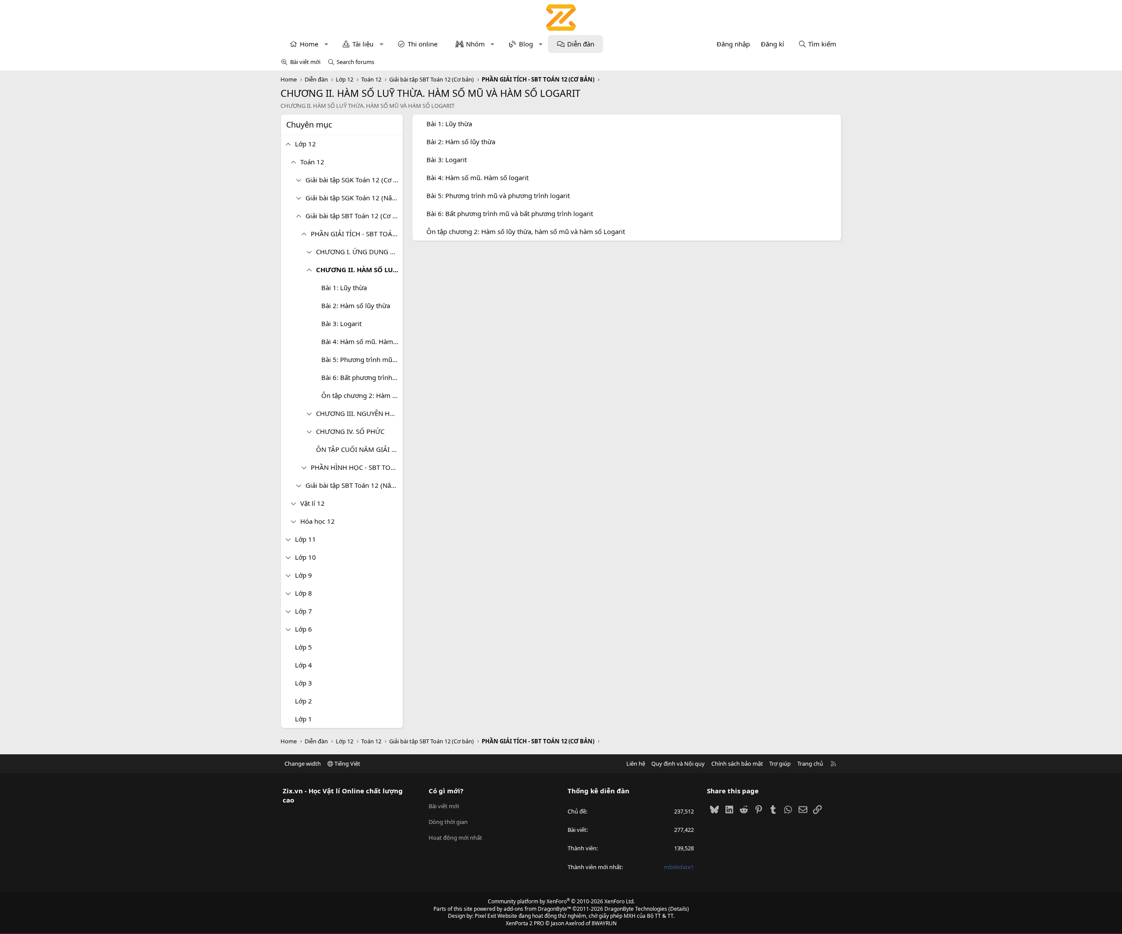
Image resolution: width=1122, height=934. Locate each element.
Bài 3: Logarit (341, 323)
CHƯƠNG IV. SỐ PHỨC (350, 431)
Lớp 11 (305, 539)
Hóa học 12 (317, 521)
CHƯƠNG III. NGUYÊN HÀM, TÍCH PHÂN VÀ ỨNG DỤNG (359, 413)
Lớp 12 (305, 143)
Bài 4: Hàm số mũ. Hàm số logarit (362, 341)
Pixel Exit (485, 916)
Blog (526, 43)
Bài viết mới (305, 62)
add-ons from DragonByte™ (537, 909)
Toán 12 (312, 161)
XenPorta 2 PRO (525, 923)
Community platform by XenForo (561, 901)
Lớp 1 (303, 718)
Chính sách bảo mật (737, 763)
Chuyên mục (309, 124)
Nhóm (475, 43)
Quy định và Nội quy (678, 763)
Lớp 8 (303, 593)
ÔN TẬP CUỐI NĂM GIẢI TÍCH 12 (359, 449)
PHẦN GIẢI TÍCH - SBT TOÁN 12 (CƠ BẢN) (357, 233)
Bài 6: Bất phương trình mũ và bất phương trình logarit (362, 377)
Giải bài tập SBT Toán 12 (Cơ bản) (354, 215)
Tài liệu (362, 43)
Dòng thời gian (448, 822)
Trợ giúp (780, 763)
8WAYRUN (604, 923)
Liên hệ (635, 763)
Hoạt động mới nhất (455, 838)
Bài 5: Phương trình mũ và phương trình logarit (362, 359)
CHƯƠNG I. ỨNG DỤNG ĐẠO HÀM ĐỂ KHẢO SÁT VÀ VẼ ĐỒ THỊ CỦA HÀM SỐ (359, 251)
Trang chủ (810, 763)
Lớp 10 (305, 557)
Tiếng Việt (346, 763)
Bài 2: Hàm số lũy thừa (355, 305)
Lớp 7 (303, 611)
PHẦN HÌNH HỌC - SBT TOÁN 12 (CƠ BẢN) (357, 467)
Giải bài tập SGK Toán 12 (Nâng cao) (354, 197)
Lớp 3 (303, 682)
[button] (326, 44)
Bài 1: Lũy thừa (344, 287)
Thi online (422, 43)
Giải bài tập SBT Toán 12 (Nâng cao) (354, 485)
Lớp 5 (303, 647)
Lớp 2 (303, 700)
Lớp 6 (303, 629)
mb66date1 (679, 867)
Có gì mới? (446, 790)
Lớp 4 (303, 665)
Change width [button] (302, 763)
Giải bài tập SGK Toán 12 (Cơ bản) (354, 179)
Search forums (355, 62)
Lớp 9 (303, 575)
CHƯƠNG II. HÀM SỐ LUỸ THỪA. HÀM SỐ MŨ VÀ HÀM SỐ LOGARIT (359, 269)
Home (309, 43)
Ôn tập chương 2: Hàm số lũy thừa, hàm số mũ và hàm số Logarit (362, 395)
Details (678, 909)
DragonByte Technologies (635, 909)
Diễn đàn (580, 43)
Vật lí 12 (312, 503)
